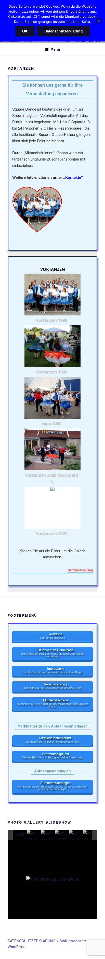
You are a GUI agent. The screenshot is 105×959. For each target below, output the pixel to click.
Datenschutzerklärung (63, 30)
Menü (55, 49)
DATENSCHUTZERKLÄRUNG (32, 940)
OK (25, 30)
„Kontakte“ (73, 177)
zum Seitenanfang (80, 570)
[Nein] (98, 20)
